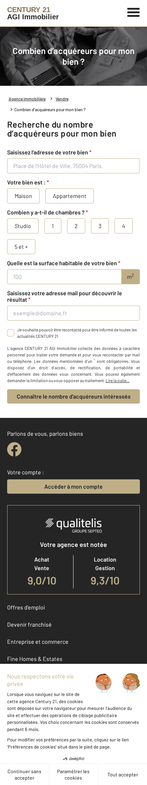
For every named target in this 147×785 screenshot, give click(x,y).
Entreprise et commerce (38, 641)
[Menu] (133, 11)
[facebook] (14, 449)
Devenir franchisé (29, 624)
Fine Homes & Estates (34, 658)
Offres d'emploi (26, 607)
